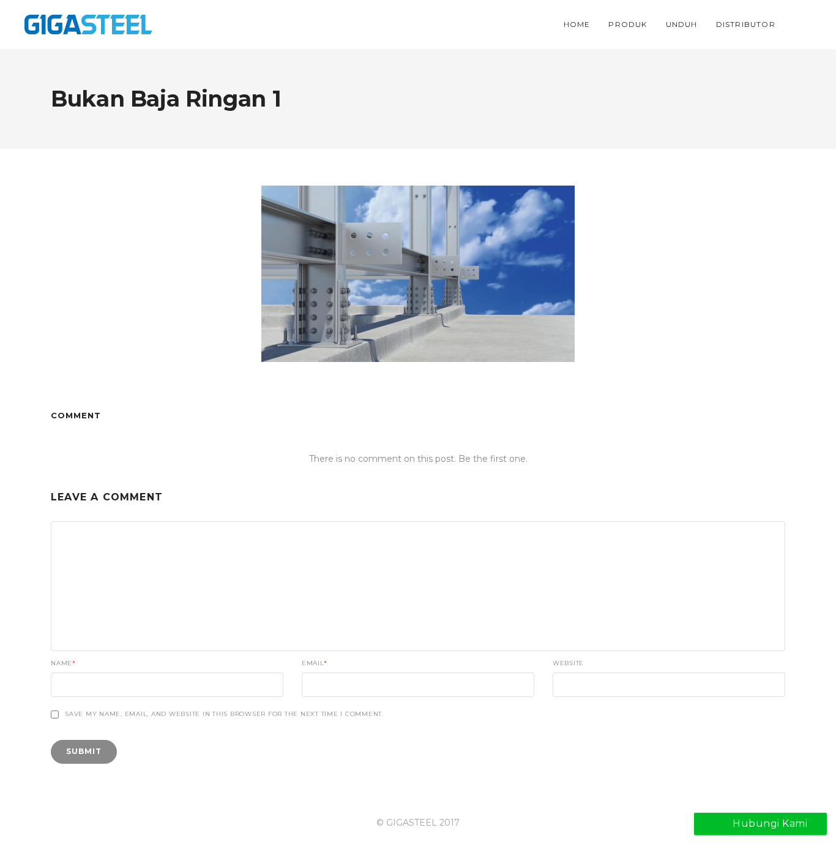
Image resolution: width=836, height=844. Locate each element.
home (577, 24)
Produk (627, 24)
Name (63, 663)
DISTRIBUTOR (745, 24)
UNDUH (682, 24)
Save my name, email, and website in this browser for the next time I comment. (224, 714)
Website (568, 663)
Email (314, 663)
